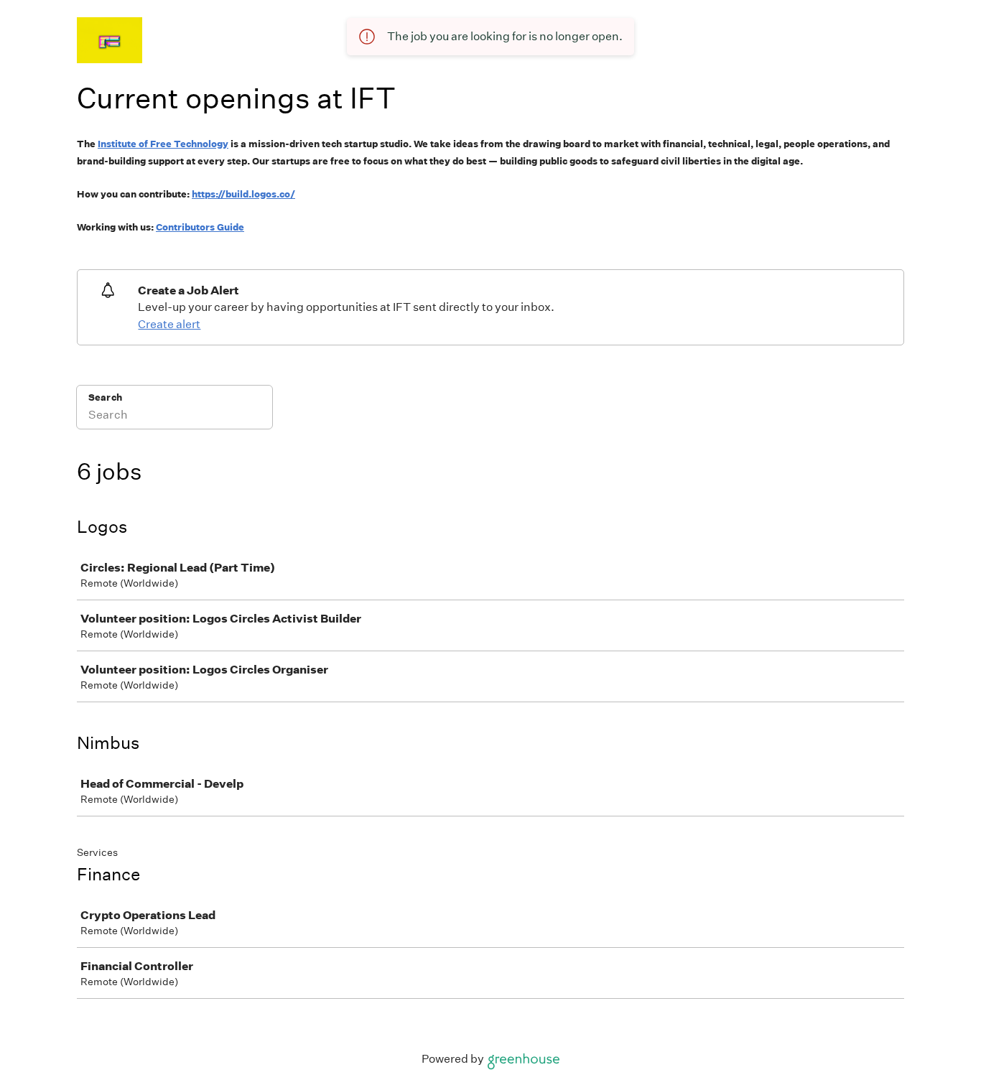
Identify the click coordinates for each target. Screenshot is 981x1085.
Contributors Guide (200, 227)
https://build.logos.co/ (243, 194)
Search (105, 397)
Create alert (169, 324)
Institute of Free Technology (163, 144)
